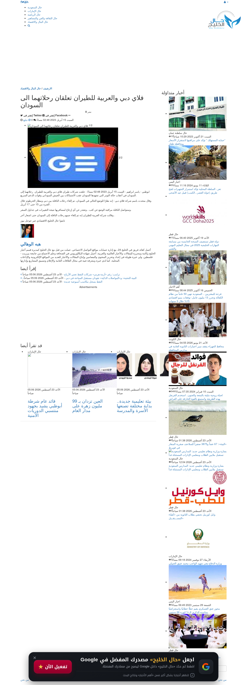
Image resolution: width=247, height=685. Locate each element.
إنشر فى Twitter (33, 115)
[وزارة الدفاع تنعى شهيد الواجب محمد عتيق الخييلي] (198, 536)
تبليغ (25, 120)
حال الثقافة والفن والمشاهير (42, 18)
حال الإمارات (34, 11)
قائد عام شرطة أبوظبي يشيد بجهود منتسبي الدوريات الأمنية (45, 408)
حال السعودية (35, 7)
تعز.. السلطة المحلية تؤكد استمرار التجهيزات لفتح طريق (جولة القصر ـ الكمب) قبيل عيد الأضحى (195, 190)
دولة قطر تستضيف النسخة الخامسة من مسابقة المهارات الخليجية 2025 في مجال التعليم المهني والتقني (194, 244)
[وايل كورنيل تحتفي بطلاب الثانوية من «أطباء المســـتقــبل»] (198, 488)
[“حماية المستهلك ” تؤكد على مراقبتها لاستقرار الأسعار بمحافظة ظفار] (198, 113)
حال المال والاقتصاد (38, 22)
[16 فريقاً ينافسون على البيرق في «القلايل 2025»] (198, 631)
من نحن (222, 679)
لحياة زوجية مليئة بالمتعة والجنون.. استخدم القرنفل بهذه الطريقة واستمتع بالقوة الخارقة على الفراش (196, 396)
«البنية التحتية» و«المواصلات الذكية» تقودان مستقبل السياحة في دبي (79, 278)
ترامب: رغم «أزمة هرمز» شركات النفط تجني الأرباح (71, 274)
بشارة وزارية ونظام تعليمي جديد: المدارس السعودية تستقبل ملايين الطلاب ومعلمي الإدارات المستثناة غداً (196, 467)
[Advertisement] (123, 59)
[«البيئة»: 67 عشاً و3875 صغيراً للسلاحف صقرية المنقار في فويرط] (198, 417)
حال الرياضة (34, 14)
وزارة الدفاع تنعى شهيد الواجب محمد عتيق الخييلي (195, 563)
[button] (226, 2)
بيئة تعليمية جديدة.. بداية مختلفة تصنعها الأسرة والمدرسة (134, 405)
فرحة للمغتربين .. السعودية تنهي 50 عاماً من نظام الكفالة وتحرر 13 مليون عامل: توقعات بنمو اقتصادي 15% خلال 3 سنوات (196, 297)
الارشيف (47, 88)
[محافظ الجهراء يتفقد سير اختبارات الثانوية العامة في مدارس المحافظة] (198, 319)
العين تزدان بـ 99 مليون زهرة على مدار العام (87, 405)
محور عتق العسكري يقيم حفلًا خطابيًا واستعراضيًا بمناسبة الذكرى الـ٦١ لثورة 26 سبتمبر (194, 610)
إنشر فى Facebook (56, 115)
